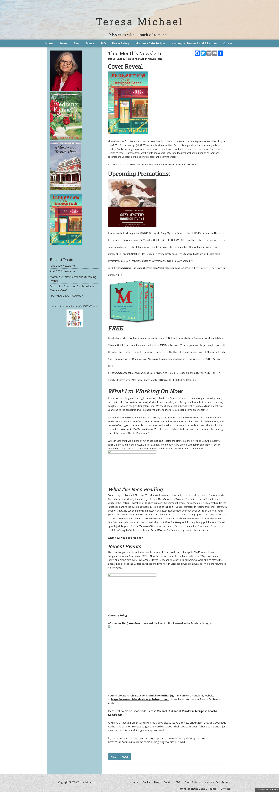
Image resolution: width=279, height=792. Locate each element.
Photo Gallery (120, 43)
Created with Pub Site (267, 789)
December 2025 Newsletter (66, 296)
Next (125, 756)
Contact (228, 43)
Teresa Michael (139, 21)
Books (63, 43)
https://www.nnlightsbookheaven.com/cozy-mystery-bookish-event (152, 267)
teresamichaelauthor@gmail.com (164, 695)
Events (89, 43)
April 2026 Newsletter (63, 271)
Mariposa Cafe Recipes (150, 43)
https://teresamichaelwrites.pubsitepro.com (140, 699)
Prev (113, 756)
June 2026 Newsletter (63, 265)
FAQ (103, 43)
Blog (76, 43)
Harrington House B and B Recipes (194, 43)
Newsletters (155, 58)
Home (49, 43)
